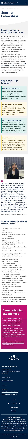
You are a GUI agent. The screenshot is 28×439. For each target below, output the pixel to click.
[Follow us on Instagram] (17, 403)
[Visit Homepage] (9, 3)
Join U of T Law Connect (7, 380)
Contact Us (13, 410)
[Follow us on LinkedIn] (8, 403)
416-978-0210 (5, 373)
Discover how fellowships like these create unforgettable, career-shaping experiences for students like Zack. (13, 342)
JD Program (4, 389)
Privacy (17, 436)
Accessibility (12, 436)
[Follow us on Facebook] (11, 403)
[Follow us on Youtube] (19, 403)
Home (2, 8)
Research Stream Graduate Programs (10, 391)
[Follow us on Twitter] (14, 403)
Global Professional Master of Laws (9, 394)
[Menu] (26, 3)
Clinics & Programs (9, 8)
